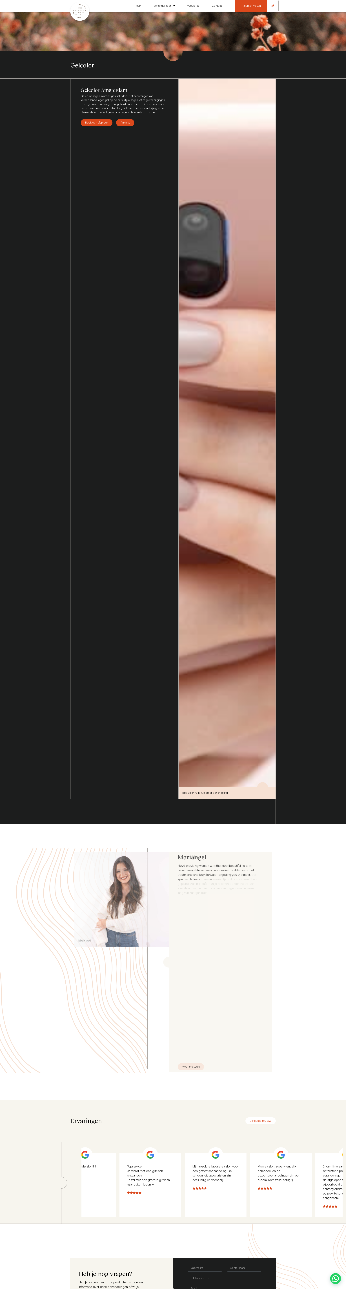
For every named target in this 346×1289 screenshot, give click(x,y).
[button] (335, 1278)
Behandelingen (163, 6)
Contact (217, 6)
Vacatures (193, 6)
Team (138, 6)
